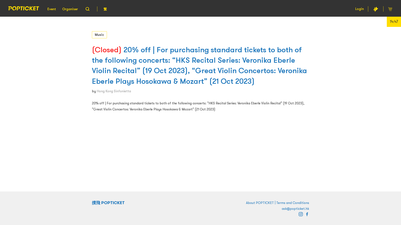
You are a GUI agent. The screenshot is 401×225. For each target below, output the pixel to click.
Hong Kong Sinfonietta (114, 91)
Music (99, 34)
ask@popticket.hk (295, 208)
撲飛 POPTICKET (108, 202)
